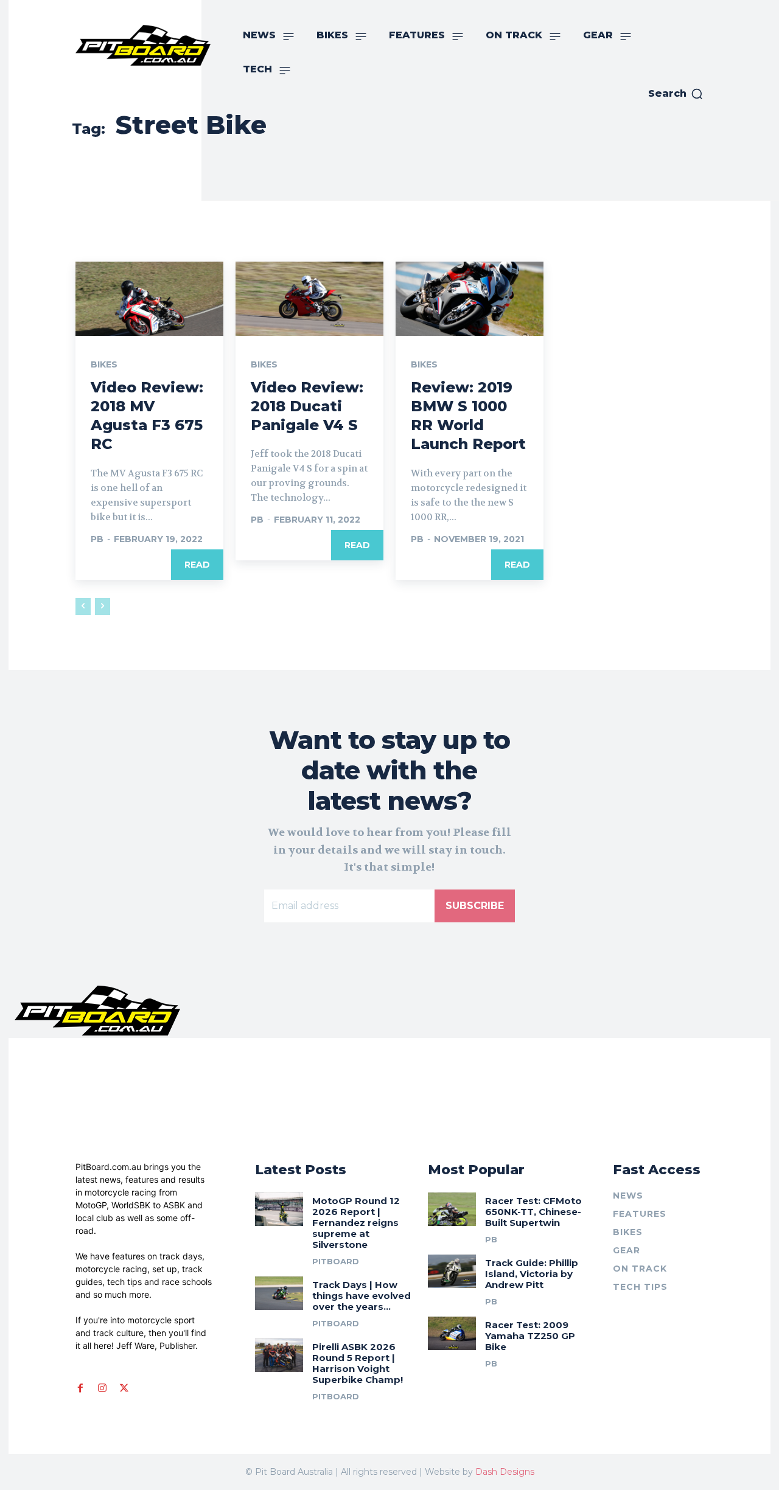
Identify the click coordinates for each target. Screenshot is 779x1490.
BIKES (104, 364)
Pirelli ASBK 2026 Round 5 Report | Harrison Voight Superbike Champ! (357, 1363)
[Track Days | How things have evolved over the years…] (279, 1293)
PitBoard (335, 1261)
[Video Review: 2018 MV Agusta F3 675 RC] (149, 299)
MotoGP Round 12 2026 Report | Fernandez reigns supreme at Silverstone (356, 1222)
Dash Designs (504, 1471)
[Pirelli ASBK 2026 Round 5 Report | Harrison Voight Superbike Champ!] (279, 1355)
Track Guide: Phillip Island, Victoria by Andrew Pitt (531, 1273)
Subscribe (474, 905)
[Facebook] (80, 1388)
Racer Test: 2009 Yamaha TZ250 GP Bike (530, 1335)
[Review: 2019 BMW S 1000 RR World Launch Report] (469, 299)
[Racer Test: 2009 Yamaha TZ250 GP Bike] (452, 1333)
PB (97, 539)
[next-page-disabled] (102, 606)
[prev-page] (83, 606)
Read (197, 564)
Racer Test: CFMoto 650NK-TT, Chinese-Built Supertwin (533, 1211)
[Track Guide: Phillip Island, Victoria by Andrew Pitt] (452, 1271)
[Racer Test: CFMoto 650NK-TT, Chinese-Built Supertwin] (452, 1209)
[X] (124, 1388)
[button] (676, 93)
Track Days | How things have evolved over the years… (361, 1295)
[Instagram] (102, 1388)
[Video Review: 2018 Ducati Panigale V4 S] (309, 299)
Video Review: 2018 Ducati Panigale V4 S (307, 406)
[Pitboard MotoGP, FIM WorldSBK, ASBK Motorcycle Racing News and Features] (143, 45)
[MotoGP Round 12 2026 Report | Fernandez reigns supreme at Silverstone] (279, 1209)
